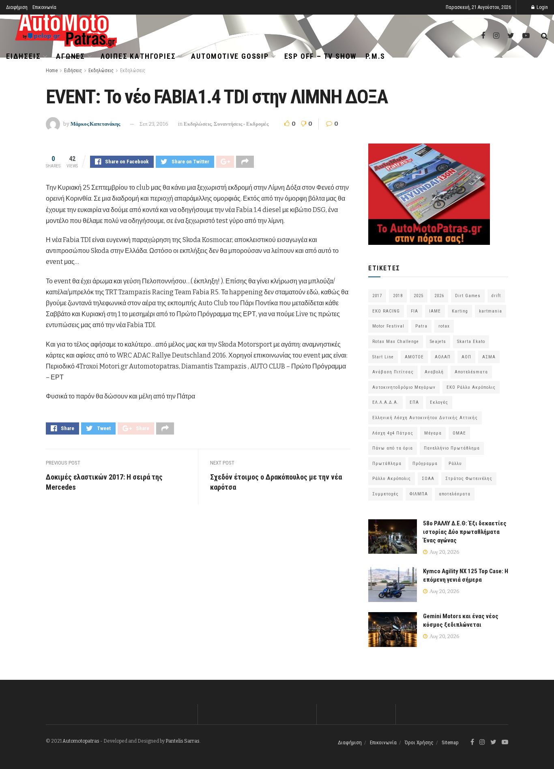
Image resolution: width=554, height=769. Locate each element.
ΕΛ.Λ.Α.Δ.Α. (385, 402)
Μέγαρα (433, 433)
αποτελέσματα (454, 494)
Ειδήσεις (23, 56)
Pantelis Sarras (182, 741)
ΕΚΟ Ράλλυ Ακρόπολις (471, 387)
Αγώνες (70, 56)
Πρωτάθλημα (387, 463)
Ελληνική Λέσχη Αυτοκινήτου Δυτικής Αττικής (425, 417)
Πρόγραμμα (425, 463)
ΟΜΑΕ (459, 433)
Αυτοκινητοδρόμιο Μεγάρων (404, 387)
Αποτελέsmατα (471, 372)
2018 (398, 295)
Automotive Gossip (230, 56)
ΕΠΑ (414, 402)
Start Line (383, 357)
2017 (377, 295)
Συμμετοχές (385, 494)
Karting (460, 311)
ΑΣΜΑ (489, 357)
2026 (439, 295)
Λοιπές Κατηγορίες (138, 56)
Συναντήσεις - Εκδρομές (241, 124)
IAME (435, 311)
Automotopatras (80, 741)
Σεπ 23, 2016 (154, 124)
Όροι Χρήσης (419, 742)
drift (496, 295)
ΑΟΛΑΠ (443, 357)
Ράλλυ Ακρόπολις (391, 478)
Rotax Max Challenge (395, 341)
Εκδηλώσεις (101, 70)
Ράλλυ (455, 463)
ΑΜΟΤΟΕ (414, 357)
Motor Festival (388, 326)
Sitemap (450, 742)
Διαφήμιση (17, 7)
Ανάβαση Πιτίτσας (393, 372)
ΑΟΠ (466, 357)
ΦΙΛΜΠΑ (419, 494)
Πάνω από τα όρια (392, 448)
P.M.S (375, 56)
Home (52, 70)
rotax (444, 326)
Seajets (438, 341)
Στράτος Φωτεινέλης (468, 478)
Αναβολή (434, 372)
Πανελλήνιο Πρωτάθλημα (452, 448)
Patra (421, 326)
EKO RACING (386, 311)
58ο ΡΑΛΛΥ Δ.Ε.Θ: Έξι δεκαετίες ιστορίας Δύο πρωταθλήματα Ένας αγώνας (465, 532)
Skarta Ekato (471, 341)
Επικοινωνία (44, 7)
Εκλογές (439, 402)
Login (541, 7)
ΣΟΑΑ (428, 478)
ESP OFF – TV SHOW (320, 56)
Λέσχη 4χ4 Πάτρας (392, 433)
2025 (418, 295)
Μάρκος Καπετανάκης (95, 124)
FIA (414, 311)
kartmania (490, 311)
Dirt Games (468, 295)
